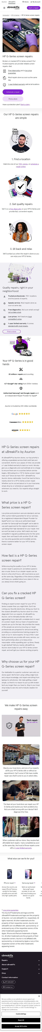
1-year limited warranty (16, 84)
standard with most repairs (18, 326)
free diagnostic (15, 209)
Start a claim (25, 104)
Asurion (4, 2)
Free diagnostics (14, 70)
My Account (36, 2)
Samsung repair (28, 883)
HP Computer (4, 15)
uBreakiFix (11, 2)
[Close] (39, 996)
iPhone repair (9, 883)
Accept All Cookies (21, 1026)
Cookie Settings (21, 1014)
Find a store (11, 331)
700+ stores (23, 164)
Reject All (21, 1020)
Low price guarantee (10, 910)
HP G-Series (15, 15)
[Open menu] (4, 7)
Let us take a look (14, 312)
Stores (26, 2)
